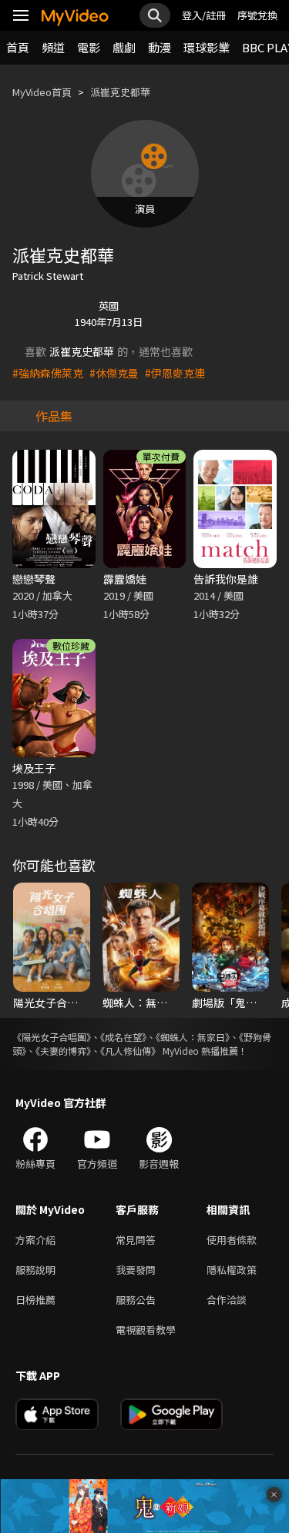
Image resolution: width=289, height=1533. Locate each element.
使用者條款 (232, 1239)
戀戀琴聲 (33, 579)
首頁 (17, 47)
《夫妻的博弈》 (63, 1050)
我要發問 (136, 1269)
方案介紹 (35, 1239)
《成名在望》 (123, 1036)
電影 (88, 47)
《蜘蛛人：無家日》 (193, 1036)
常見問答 (136, 1239)
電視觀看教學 (146, 1329)
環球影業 (206, 47)
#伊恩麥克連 (175, 373)
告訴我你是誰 (225, 579)
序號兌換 (257, 15)
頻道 (53, 47)
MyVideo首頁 (42, 92)
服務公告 (136, 1299)
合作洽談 (227, 1299)
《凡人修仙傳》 (130, 1050)
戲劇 (124, 47)
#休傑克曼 (114, 373)
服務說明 (35, 1269)
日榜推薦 (35, 1299)
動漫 (159, 47)
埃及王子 (33, 768)
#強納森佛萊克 (47, 373)
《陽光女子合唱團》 (51, 1036)
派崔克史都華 (120, 92)
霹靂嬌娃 (124, 579)
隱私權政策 (232, 1269)
